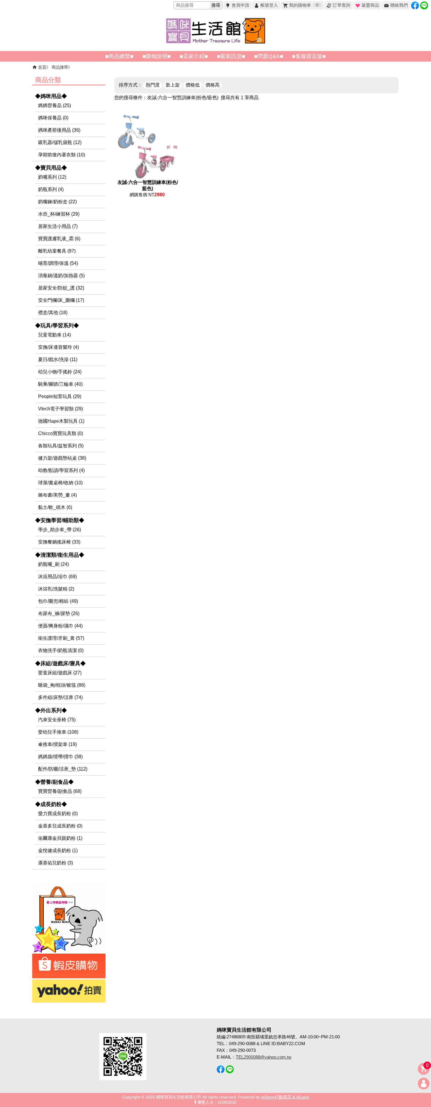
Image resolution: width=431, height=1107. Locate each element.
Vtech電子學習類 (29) (60, 408)
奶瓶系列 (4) (51, 189)
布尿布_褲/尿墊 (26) (58, 613)
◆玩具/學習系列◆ (57, 326)
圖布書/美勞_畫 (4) (57, 494)
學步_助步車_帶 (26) (59, 529)
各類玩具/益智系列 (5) (61, 445)
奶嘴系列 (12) (52, 177)
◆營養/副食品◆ (54, 782)
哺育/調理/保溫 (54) (58, 263)
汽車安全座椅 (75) (57, 719)
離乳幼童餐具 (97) (57, 250)
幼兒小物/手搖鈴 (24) (60, 371)
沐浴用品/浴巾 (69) (57, 576)
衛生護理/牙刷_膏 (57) (61, 638)
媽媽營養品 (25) (54, 105)
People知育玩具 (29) (59, 396)
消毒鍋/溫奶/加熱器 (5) (61, 275)
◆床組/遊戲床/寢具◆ (60, 663)
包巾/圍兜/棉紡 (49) (58, 601)
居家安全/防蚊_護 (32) (61, 287)
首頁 (42, 67)
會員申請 (240, 5)
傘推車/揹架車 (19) (57, 744)
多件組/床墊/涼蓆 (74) (60, 697)
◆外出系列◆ (51, 710)
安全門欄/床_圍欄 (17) (61, 300)
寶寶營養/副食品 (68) (60, 791)
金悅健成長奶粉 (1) (58, 850)
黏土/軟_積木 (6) (55, 507)
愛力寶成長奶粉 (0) (58, 813)
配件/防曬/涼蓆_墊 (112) (62, 768)
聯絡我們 (399, 5)
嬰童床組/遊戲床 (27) (60, 672)
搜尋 (215, 5)
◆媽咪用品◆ (51, 96)
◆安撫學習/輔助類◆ (59, 520)
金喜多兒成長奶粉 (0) (60, 825)
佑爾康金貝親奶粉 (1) (60, 838)
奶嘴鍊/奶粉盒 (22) (57, 201)
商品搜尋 (60, 67)
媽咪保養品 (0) (53, 117)
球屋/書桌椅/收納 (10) (60, 482)
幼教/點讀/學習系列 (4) (61, 470)
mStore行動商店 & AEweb (285, 1097)
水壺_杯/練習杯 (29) (58, 213)
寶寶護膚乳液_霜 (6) (59, 238)
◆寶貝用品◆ (51, 168)
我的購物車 (303, 5)
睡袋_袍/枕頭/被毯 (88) (61, 685)
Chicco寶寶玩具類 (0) (60, 433)
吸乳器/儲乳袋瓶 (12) (60, 142)
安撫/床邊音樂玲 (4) (58, 347)
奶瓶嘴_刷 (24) (53, 564)
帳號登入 (269, 5)
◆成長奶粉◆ (51, 804)
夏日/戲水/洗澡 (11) (57, 359)
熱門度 (153, 84)
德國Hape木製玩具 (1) (61, 421)
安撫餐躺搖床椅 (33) (59, 541)
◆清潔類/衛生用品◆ (59, 555)
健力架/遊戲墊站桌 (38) (62, 458)
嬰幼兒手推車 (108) (58, 731)
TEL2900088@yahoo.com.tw (263, 1056)
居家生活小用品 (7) (58, 226)
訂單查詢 (341, 5)
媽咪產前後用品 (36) (59, 130)
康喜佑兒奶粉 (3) (55, 862)
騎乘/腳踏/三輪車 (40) (60, 384)
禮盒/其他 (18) (52, 312)
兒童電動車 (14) (54, 334)
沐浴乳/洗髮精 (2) (56, 588)
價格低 (193, 84)
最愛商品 (370, 5)
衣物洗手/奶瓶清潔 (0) (61, 650)
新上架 (173, 84)
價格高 (213, 84)
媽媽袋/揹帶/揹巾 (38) (60, 756)
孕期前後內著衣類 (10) (61, 154)
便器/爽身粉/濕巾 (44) (60, 625)
